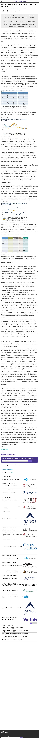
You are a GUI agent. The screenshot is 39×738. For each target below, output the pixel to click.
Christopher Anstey (5, 634)
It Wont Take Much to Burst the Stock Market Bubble (12, 627)
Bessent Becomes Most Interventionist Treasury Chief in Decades (15, 633)
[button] (3, 11)
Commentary (10, 625)
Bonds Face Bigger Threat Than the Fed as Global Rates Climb (15, 630)
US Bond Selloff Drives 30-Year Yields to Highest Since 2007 (14, 639)
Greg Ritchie (4, 640)
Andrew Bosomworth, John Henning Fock (10, 8)
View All (12, 472)
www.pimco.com (4, 449)
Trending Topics (6, 472)
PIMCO (22, 8)
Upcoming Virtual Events (8, 474)
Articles (4, 625)
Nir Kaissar (4, 637)
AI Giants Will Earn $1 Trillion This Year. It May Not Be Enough (14, 636)
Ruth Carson (4, 631)
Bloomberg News (9, 628)
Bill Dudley (4, 628)
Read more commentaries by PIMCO (8, 454)
